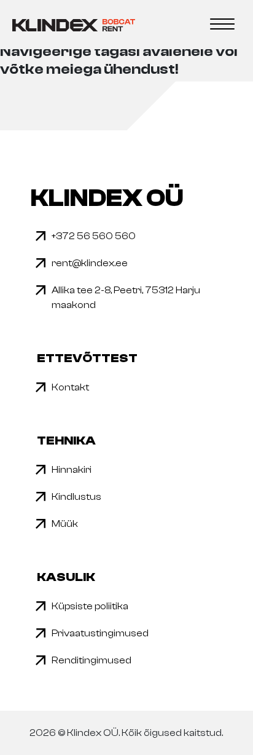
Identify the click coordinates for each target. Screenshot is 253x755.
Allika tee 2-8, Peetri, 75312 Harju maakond (126, 297)
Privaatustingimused (100, 633)
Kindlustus (76, 496)
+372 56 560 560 (94, 236)
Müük (65, 523)
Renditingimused (91, 660)
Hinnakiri (71, 469)
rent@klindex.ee (90, 263)
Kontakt (70, 387)
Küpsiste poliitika (90, 606)
